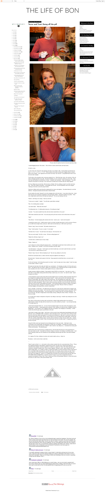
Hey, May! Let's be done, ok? (19, 77)
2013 (14, 119)
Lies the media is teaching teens (86, 30)
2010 (14, 124)
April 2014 (16, 112)
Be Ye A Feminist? (83, 29)
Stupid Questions (83, 37)
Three (81, 49)
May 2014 (16, 58)
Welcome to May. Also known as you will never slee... (19, 92)
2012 (14, 121)
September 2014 (17, 51)
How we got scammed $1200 (85, 31)
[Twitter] (23, 24)
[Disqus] (52, 414)
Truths (81, 27)
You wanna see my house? (19, 97)
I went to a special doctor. (19, 81)
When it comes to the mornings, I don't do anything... (18, 86)
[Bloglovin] (20, 24)
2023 (14, 32)
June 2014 (16, 56)
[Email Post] (42, 392)
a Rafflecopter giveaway (33, 389)
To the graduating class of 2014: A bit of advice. (19, 76)
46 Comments (46, 392)
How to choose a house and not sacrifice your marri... (19, 73)
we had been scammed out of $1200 (37, 172)
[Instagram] (18, 24)
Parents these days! (83, 42)
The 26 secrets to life (18, 110)
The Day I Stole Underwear (85, 69)
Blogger (57, 490)
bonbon (34, 392)
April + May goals (17, 108)
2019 (14, 37)
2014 (14, 45)
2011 (14, 122)
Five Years (82, 62)
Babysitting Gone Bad (84, 70)
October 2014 (17, 50)
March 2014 (16, 114)
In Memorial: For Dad (18, 70)
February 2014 (17, 115)
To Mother (16, 95)
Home (53, 471)
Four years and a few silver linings (86, 51)
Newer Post (31, 471)
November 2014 (17, 48)
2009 (14, 126)
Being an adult (17, 89)
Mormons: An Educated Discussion (86, 61)
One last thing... (17, 79)
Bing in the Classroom (18, 93)
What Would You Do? (84, 40)
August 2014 (16, 53)
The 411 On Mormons (84, 60)
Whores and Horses (83, 38)
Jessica (40, 344)
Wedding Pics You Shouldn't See (86, 68)
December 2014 (17, 46)
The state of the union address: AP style (18, 99)
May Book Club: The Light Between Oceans (19, 63)
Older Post (74, 471)
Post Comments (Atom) (38, 473)
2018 (14, 38)
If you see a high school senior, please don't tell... (19, 61)
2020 (14, 35)
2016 (14, 42)
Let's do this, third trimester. (19, 101)
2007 (14, 127)
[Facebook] (18, 26)
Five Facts (82, 25)
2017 (14, 40)
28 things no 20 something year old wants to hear (19, 66)
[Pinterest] (14, 24)
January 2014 (17, 117)
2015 (14, 43)
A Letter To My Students (84, 41)
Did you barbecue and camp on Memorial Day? (19, 69)
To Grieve (81, 50)
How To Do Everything (84, 71)
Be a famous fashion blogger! (85, 72)
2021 (14, 33)
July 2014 (16, 55)
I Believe (81, 28)
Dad (80, 48)
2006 (14, 129)
